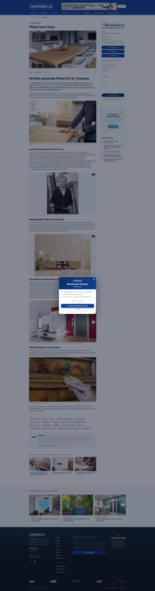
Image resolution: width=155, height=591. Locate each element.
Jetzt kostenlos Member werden (77, 306)
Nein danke (77, 309)
